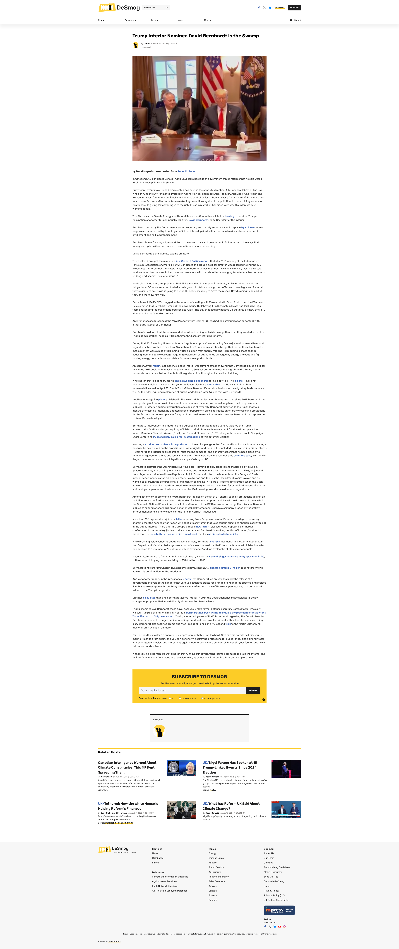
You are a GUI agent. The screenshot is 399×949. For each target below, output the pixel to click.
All (173, 698)
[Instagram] (284, 926)
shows (187, 579)
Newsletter (270, 922)
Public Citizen (161, 436)
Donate (294, 7)
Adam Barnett (212, 777)
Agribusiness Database (164, 881)
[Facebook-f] (258, 7)
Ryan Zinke (248, 227)
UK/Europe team (212, 698)
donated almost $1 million (225, 567)
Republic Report (187, 171)
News (155, 853)
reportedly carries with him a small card (173, 534)
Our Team (269, 858)
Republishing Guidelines (277, 867)
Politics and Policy (219, 876)
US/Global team (189, 698)
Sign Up (253, 690)
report (156, 365)
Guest (147, 43)
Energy (212, 853)
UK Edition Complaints (276, 900)
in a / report (192, 261)
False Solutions (217, 881)
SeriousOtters (114, 941)
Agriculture (215, 872)
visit (228, 623)
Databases (157, 858)
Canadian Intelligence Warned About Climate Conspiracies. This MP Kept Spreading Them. (127, 767)
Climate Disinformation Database (170, 876)
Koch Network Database (165, 886)
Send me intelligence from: (153, 698)
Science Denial (216, 858)
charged (215, 541)
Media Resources (273, 872)
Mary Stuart (106, 777)
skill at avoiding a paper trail (192, 380)
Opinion (213, 900)
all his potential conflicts (223, 534)
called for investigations (185, 436)
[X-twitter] (264, 7)
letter (179, 519)
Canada (213, 890)
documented (212, 384)
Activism (213, 886)
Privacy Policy (271, 890)
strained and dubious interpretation (166, 444)
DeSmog (128, 7)
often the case (242, 455)
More (206, 20)
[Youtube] (279, 926)
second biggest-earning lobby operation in (236, 556)
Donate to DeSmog (274, 881)
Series (155, 862)
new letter (202, 526)
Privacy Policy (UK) (274, 895)
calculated (149, 597)
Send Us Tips (271, 876)
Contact (268, 862)
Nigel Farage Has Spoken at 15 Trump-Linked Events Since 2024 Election (230, 767)
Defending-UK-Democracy (119, 823)
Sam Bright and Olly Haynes (114, 813)
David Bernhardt (198, 219)
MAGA (213, 790)
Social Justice (216, 867)
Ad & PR (213, 862)
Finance (213, 895)
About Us (269, 853)
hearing (229, 216)
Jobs (266, 886)
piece (161, 399)
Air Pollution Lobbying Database (169, 890)
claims (239, 380)
